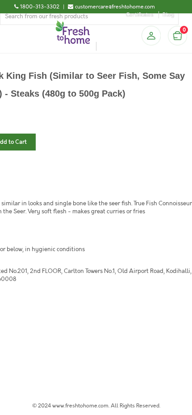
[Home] (73, 24)
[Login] (151, 35)
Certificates (140, 14)
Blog (168, 14)
